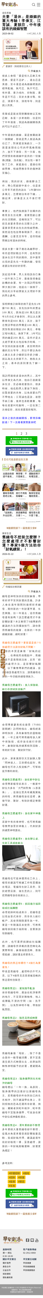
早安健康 (27, 1262)
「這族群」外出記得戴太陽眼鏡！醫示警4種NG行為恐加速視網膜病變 (8, 514)
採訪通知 (7, 1273)
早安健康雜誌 (29, 1270)
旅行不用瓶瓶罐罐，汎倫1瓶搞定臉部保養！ (21, 494)
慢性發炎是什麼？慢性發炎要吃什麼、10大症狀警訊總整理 (34, 514)
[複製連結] (3, 666)
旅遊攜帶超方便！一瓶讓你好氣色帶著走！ (21, 514)
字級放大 (36, 71)
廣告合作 (7, 1266)
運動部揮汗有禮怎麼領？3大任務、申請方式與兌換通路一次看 (34, 475)
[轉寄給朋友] (3, 661)
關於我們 (7, 1262)
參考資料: (7, 1163)
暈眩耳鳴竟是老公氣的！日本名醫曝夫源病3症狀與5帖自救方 (8, 494)
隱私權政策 (8, 1277)
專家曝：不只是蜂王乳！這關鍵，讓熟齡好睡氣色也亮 (21, 475)
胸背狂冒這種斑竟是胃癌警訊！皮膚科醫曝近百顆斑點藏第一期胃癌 (34, 494)
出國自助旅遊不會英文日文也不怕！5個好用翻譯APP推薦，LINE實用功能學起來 (8, 475)
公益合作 (7, 1270)
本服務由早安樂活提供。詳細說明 (21, 1292)
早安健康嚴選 (29, 1266)
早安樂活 (9, 4)
